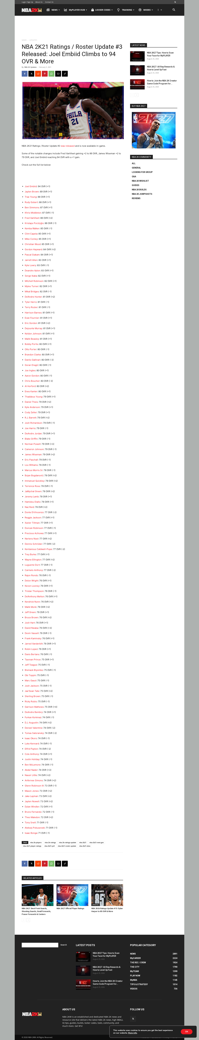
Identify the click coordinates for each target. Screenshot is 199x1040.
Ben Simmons (32, 207)
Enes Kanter (31, 391)
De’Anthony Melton (34, 596)
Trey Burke (30, 554)
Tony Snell (30, 822)
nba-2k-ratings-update (67, 842)
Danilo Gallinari (32, 359)
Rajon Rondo (31, 575)
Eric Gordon (31, 323)
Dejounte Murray (33, 328)
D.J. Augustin (31, 722)
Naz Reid (29, 507)
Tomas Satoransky (34, 733)
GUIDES (135, 185)
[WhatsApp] (51, 74)
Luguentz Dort (32, 564)
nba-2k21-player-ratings (32, 846)
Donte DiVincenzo (34, 512)
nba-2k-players (36, 842)
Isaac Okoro (31, 738)
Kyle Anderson (32, 407)
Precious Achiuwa (34, 533)
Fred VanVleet (32, 218)
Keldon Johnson (33, 333)
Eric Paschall (31, 459)
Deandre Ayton (32, 270)
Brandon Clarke (33, 354)
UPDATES (95, 905)
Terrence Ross (32, 486)
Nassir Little (31, 775)
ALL (133, 163)
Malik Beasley (32, 338)
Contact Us (49, 2)
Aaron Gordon (32, 375)
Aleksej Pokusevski (35, 827)
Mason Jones (31, 791)
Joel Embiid (31, 186)
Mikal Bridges (32, 291)
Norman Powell (32, 444)
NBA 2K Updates (30, 67)
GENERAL (136, 168)
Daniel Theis (31, 402)
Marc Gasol (30, 680)
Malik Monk (30, 607)
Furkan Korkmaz (33, 717)
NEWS (55, 9)
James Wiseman (33, 454)
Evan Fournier (32, 317)
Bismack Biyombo (34, 670)
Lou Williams (31, 465)
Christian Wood (32, 244)
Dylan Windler (32, 806)
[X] (175, 2)
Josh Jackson (32, 685)
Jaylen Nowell (32, 801)
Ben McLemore (32, 764)
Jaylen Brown (32, 191)
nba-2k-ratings (50, 842)
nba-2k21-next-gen (96, 842)
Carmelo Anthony (34, 570)
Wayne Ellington (33, 559)
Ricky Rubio (31, 701)
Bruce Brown (31, 617)
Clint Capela (31, 233)
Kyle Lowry (30, 265)
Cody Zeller (31, 412)
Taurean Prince (32, 659)
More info (132, 1033)
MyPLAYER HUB (77, 9)
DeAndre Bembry (34, 712)
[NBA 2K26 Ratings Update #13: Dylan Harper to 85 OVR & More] (107, 895)
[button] (173, 10)
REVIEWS (136, 198)
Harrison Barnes (33, 312)
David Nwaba (31, 628)
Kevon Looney (32, 585)
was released (68, 145)
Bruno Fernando (33, 811)
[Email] (58, 74)
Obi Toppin (30, 675)
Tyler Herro (31, 302)
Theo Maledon (32, 817)
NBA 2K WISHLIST (140, 181)
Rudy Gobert (31, 202)
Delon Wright (31, 580)
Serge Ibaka (31, 275)
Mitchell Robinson (34, 281)
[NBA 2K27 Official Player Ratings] (72, 895)
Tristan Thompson (34, 591)
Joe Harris (30, 428)
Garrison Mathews (34, 706)
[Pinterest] (45, 74)
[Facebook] (25, 74)
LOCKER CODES (102, 9)
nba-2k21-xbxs (84, 846)
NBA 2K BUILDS (139, 189)
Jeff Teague (31, 664)
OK (186, 1031)
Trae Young (31, 196)
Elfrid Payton (31, 748)
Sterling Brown (32, 696)
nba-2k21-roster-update (67, 846)
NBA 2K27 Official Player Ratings (70, 908)
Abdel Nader (31, 770)
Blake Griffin (31, 438)
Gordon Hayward (33, 249)
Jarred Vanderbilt (34, 643)
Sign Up (30, 2)
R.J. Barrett (30, 417)
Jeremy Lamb (32, 496)
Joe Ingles (30, 370)
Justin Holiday (32, 759)
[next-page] (28, 920)
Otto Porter (30, 349)
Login (24, 2)
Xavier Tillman (32, 522)
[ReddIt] (38, 74)
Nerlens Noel (31, 538)
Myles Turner (31, 286)
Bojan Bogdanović (34, 475)
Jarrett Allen (31, 260)
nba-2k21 (82, 842)
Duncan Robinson (34, 528)
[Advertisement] (99, 27)
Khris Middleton (33, 212)
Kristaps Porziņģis (34, 223)
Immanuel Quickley (34, 480)
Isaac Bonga (31, 833)
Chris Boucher (32, 381)
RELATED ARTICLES (32, 878)
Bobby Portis (31, 344)
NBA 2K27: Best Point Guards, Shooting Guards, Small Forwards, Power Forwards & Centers (36, 911)
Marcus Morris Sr (34, 470)
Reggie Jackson (33, 517)
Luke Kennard (32, 743)
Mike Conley (31, 239)
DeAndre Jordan (33, 433)
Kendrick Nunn (32, 601)
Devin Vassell (32, 633)
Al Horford (30, 386)
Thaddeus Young (33, 396)
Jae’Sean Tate (32, 691)
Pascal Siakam (32, 254)
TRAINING (127, 9)
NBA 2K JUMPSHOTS (142, 194)
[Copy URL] (65, 74)
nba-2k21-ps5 (49, 846)
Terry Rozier (31, 307)
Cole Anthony (32, 754)
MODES (147, 9)
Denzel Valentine (33, 727)
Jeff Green (30, 612)
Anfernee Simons (34, 780)
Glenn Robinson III (34, 785)
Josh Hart (30, 622)
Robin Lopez (31, 649)
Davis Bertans (32, 654)
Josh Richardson (33, 422)
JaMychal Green (33, 491)
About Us (38, 2)
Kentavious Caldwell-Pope (38, 549)
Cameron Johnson (34, 449)
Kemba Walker (32, 228)
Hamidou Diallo (32, 501)
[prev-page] (23, 920)
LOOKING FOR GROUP (142, 172)
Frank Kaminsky (33, 638)
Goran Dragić (31, 365)
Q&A (134, 176)
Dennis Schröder (33, 544)
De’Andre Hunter (33, 296)
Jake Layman (31, 796)
